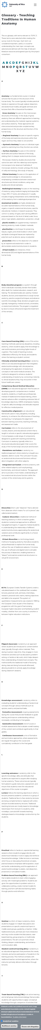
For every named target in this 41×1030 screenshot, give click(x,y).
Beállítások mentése (9, 1026)
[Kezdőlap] (13, 4)
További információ (19, 1017)
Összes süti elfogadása (30, 1026)
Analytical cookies (10, 1021)
